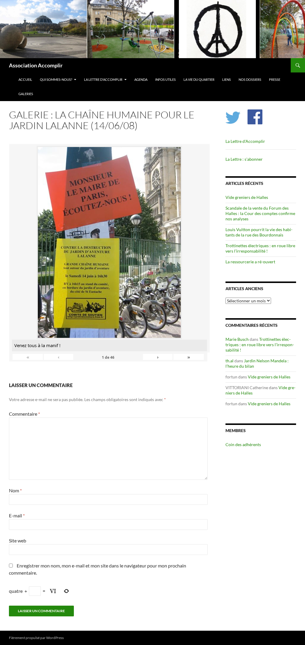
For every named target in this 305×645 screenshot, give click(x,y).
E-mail (17, 515)
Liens (226, 79)
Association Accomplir (36, 65)
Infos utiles (165, 79)
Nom (15, 490)
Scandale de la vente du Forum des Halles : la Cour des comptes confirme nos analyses (260, 213)
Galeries (25, 94)
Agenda (140, 79)
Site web (17, 540)
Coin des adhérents (243, 444)
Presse (274, 79)
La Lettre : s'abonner (244, 159)
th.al (229, 360)
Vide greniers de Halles (246, 197)
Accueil (25, 79)
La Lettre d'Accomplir (103, 79)
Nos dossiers (250, 79)
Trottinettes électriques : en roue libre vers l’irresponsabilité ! (260, 248)
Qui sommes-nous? (56, 79)
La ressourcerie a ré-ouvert (250, 261)
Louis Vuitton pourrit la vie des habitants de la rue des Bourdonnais (258, 232)
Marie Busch (237, 339)
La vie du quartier (198, 79)
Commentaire (24, 414)
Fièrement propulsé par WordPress (36, 637)
